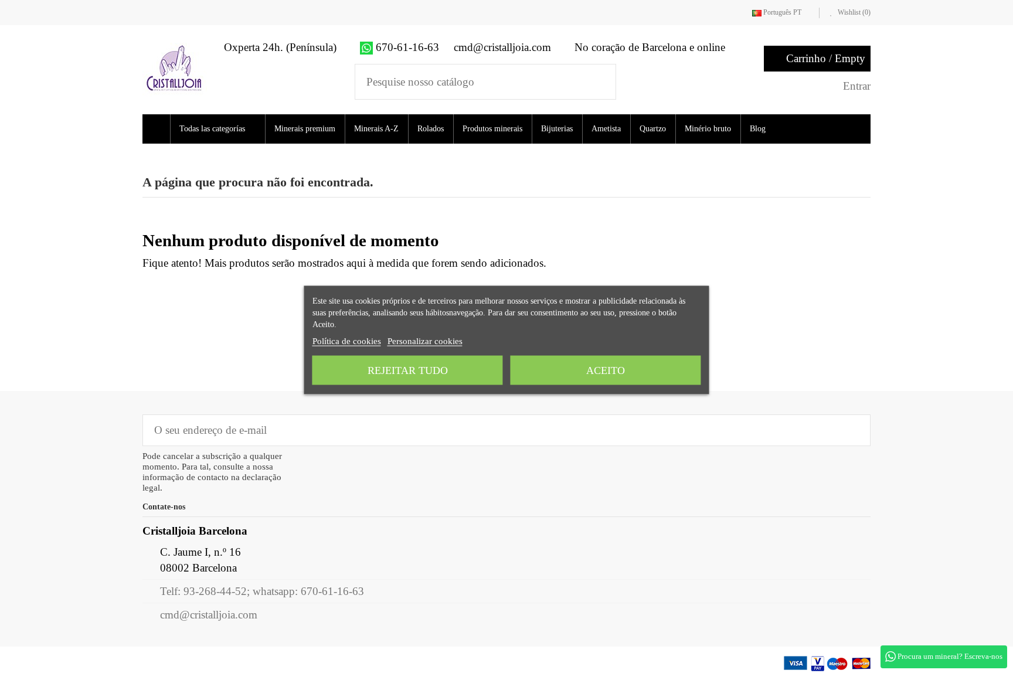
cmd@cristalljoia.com (208, 614)
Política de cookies (346, 341)
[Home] (158, 129)
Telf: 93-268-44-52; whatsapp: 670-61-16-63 (262, 591)
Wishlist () (853, 12)
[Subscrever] (853, 430)
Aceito (605, 370)
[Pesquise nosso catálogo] (599, 82)
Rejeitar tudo (408, 370)
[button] (221, 129)
